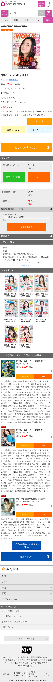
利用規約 (6, 674)
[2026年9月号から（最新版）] (26, 217)
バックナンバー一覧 (39, 130)
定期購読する (27, 227)
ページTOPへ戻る (26, 639)
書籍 (16, 20)
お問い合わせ (7, 627)
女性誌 (24, 26)
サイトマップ (46, 674)
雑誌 (48, 20)
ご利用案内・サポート (11, 616)
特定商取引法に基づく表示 (33, 674)
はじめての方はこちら (26, 147)
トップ (5, 20)
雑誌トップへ (26, 556)
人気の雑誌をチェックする (26, 545)
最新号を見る (13, 130)
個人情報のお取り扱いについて (20, 674)
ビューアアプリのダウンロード (15, 622)
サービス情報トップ (10, 611)
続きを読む (27, 265)
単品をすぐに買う (14, 177)
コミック (37, 20)
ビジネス (26, 20)
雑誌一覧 (17, 26)
